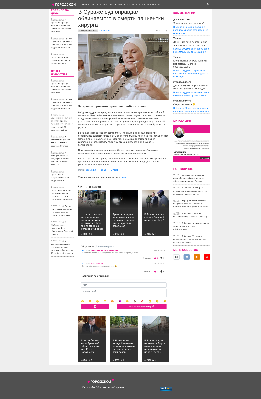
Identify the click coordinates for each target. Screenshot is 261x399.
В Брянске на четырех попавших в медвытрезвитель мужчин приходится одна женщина (191, 191)
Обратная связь (104, 387)
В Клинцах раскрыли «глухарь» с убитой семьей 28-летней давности (60, 158)
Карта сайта (88, 387)
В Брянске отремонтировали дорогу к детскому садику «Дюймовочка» (191, 226)
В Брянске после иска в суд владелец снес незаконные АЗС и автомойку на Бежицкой (62, 193)
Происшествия (104, 4)
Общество (88, 4)
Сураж (114, 170)
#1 (83, 264)
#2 (83, 250)
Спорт (118, 4)
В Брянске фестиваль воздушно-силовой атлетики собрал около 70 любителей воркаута (62, 247)
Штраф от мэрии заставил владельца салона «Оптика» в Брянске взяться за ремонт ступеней (190, 204)
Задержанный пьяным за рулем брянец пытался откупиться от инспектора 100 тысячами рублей (61, 124)
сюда (123, 177)
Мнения (151, 4)
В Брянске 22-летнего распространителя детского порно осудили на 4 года (189, 239)
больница (91, 170)
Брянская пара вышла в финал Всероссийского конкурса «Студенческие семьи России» (188, 178)
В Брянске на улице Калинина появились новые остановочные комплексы (61, 25)
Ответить (147, 258)
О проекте (118, 387)
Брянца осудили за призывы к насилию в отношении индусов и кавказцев (190, 73)
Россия (140, 4)
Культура (129, 4)
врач (103, 170)
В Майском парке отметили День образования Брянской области (62, 228)
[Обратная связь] (159, 4)
